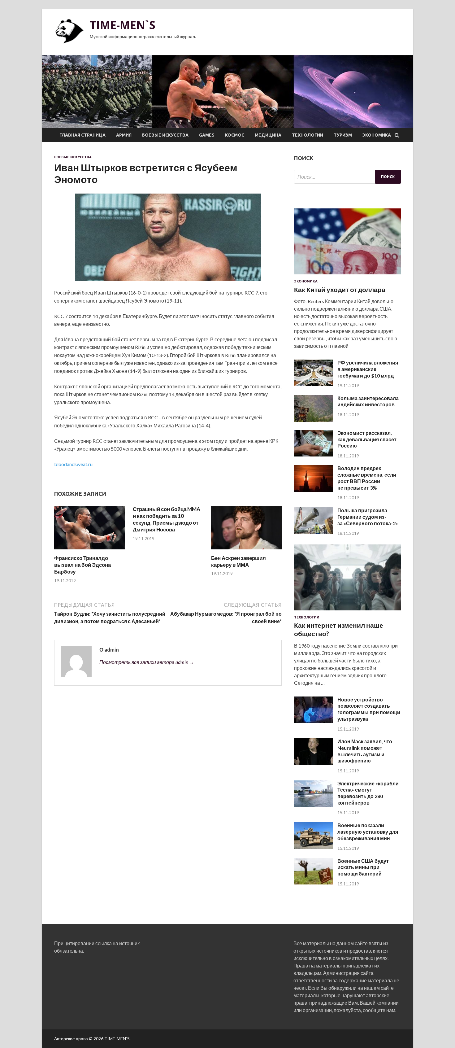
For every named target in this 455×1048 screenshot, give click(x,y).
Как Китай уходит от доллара (339, 289)
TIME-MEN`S (122, 25)
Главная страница (82, 135)
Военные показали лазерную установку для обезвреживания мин (367, 831)
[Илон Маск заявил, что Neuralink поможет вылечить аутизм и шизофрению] (313, 763)
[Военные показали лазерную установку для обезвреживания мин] (313, 847)
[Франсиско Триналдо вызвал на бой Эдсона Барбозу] (89, 551)
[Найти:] (347, 177)
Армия (124, 135)
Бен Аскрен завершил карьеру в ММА (238, 561)
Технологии (307, 135)
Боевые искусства (165, 135)
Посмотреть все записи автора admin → (146, 662)
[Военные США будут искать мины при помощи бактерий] (313, 882)
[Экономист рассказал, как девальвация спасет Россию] (313, 454)
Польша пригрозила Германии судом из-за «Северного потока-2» (367, 516)
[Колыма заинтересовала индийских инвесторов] (313, 420)
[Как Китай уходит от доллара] (347, 275)
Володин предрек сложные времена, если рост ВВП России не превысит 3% (366, 477)
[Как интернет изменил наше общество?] (347, 611)
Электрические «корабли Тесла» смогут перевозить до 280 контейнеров (368, 793)
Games (206, 135)
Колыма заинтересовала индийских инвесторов (368, 401)
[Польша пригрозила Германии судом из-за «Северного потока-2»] (313, 532)
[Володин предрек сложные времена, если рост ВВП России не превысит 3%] (313, 490)
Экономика (376, 135)
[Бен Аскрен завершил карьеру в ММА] (246, 551)
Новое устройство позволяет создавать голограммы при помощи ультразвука (368, 709)
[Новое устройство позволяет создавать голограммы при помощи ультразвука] (313, 721)
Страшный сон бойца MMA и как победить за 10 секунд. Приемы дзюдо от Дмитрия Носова (166, 519)
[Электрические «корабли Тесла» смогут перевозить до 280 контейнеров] (313, 805)
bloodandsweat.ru (73, 464)
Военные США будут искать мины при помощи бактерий (363, 867)
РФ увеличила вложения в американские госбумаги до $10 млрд (367, 369)
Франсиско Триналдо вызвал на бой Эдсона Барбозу (82, 565)
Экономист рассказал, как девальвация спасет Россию (366, 439)
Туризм (343, 135)
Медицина (268, 135)
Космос (234, 135)
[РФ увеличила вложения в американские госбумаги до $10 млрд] (313, 384)
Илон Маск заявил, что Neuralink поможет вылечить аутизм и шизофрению (364, 750)
